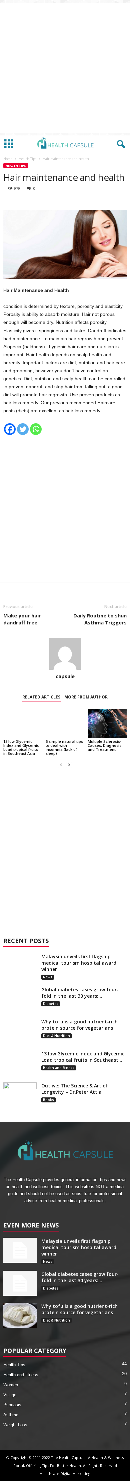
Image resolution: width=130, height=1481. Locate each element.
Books (48, 1099)
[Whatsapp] (36, 429)
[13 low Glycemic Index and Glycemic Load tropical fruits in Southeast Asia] (22, 723)
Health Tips (27, 158)
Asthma (10, 1414)
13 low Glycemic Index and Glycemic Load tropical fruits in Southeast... (82, 1056)
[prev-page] (61, 764)
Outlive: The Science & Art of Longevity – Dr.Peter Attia (74, 1088)
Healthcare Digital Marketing (65, 1473)
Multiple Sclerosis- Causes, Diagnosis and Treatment (104, 745)
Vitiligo (9, 1394)
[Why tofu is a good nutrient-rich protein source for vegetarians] (20, 1030)
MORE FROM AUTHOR (86, 697)
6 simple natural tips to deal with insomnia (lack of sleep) (64, 747)
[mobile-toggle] (9, 144)
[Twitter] (23, 429)
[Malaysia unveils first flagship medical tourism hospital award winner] (20, 965)
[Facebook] (10, 429)
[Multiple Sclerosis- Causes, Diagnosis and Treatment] (107, 723)
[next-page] (69, 764)
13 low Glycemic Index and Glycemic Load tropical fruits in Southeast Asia (21, 747)
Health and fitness (58, 1067)
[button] (119, 144)
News (47, 977)
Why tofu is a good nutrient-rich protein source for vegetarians (79, 1024)
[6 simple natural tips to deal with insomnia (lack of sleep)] (65, 723)
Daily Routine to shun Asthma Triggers (100, 619)
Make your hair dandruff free (22, 619)
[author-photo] (65, 654)
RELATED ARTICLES (41, 697)
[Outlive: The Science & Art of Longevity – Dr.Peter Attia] (20, 1094)
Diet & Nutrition (56, 1035)
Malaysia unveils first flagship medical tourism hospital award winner (78, 962)
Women (10, 1384)
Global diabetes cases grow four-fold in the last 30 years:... (80, 992)
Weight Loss (15, 1424)
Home (7, 158)
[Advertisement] (65, 68)
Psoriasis (12, 1404)
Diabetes (50, 1003)
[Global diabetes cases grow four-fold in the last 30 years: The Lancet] (20, 998)
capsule (65, 676)
